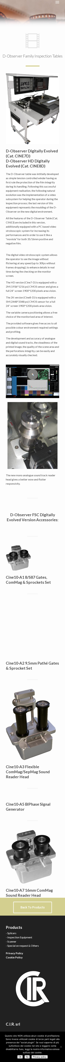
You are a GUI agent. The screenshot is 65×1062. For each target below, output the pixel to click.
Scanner (11, 941)
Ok (20, 1057)
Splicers (11, 933)
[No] (60, 1046)
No (27, 1057)
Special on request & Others (23, 945)
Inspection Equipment (19, 937)
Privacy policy (39, 1057)
